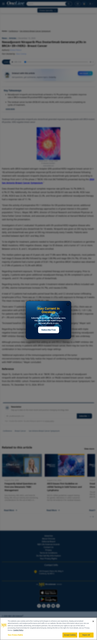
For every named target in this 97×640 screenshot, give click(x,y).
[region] (48, 629)
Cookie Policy (18, 630)
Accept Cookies (70, 635)
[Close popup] (68, 304)
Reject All (86, 635)
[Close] (93, 621)
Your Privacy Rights (15, 635)
